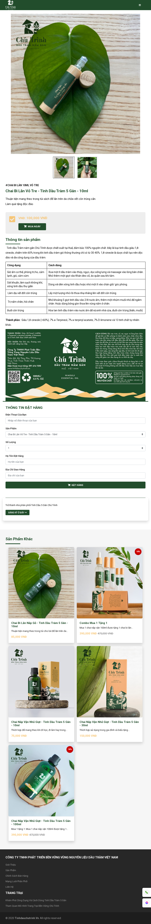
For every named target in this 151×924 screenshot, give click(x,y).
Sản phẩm (11, 428)
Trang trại (14, 893)
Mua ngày (34, 226)
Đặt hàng (77, 485)
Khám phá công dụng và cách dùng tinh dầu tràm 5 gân (36, 900)
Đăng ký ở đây (16, 512)
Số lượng (11, 442)
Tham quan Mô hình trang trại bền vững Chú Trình (32, 905)
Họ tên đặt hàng (15, 456)
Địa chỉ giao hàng (15, 469)
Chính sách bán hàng (17, 875)
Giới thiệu (11, 864)
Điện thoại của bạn (16, 414)
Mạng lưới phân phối (16, 881)
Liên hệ (9, 886)
